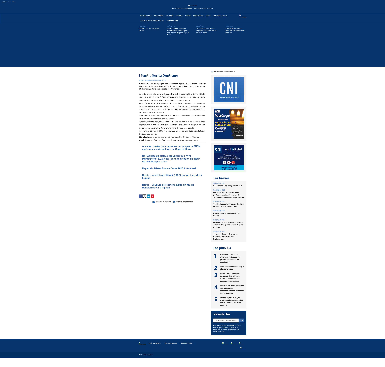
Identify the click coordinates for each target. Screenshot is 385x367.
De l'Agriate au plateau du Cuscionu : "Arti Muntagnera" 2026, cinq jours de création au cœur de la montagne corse (171, 159)
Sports (188, 16)
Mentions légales (171, 343)
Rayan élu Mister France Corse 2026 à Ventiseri (169, 168)
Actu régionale (146, 16)
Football (179, 16)
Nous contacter (186, 343)
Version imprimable (184, 202)
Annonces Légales (220, 16)
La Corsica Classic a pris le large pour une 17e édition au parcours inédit (206, 30)
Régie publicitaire (155, 343)
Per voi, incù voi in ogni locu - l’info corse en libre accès (192, 8)
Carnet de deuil (172, 20)
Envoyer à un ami (163, 202)
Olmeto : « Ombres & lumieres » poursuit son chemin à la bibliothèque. (226, 236)
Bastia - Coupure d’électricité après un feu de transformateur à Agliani (168, 186)
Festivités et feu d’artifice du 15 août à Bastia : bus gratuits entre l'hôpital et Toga (228, 225)
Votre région (198, 16)
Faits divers (158, 16)
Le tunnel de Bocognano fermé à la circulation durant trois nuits (235, 30)
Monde (208, 16)
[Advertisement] (192, 53)
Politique (169, 16)
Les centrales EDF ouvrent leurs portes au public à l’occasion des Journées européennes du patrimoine (228, 195)
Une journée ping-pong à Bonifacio (227, 186)
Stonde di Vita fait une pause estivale (149, 29)
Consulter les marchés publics (152, 20)
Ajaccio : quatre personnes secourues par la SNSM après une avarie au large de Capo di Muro (178, 31)
